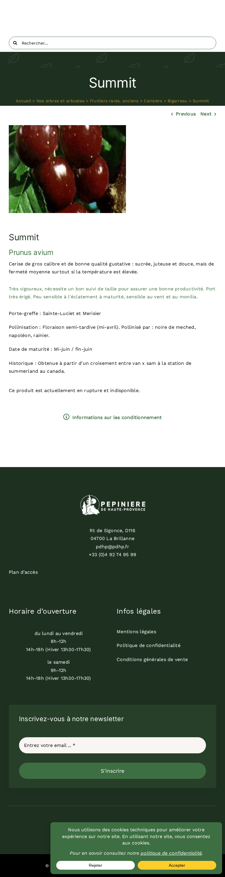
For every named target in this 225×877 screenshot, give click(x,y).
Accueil (23, 100)
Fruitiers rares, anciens (114, 100)
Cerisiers (153, 100)
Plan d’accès (23, 572)
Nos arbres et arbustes (60, 100)
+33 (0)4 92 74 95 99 (113, 554)
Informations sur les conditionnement (117, 417)
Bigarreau (177, 100)
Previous (186, 114)
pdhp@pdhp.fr (112, 546)
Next (206, 114)
